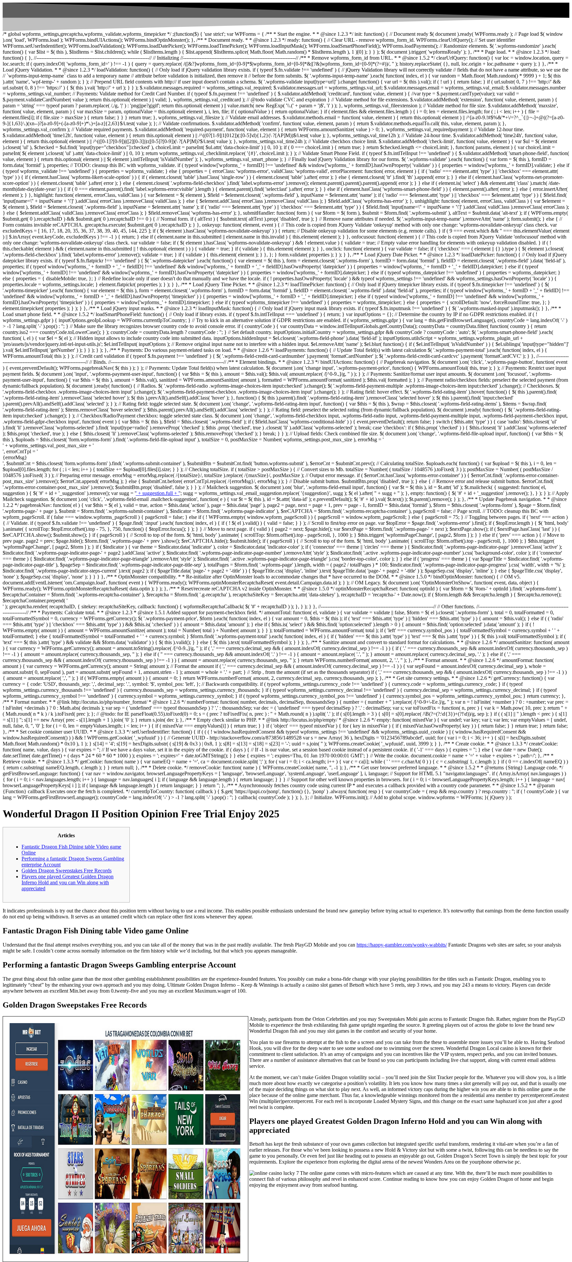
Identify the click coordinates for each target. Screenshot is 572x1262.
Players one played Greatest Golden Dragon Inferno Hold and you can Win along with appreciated (68, 882)
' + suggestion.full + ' (157, 493)
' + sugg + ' (387, 493)
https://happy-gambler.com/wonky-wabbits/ (402, 945)
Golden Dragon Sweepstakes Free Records (67, 870)
